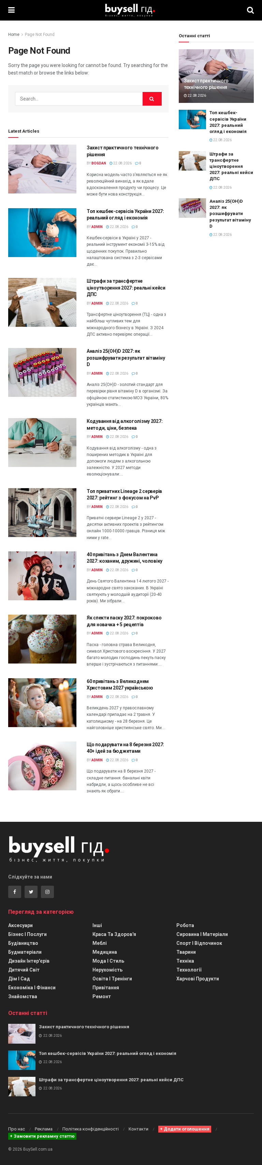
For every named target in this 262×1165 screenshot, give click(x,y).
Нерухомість (107, 970)
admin (97, 227)
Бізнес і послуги (27, 934)
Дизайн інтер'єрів (28, 961)
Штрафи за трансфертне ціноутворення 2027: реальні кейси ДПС (126, 287)
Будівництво (23, 943)
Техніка (185, 961)
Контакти (138, 1128)
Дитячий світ (24, 970)
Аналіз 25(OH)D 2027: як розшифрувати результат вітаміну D (126, 357)
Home (13, 34)
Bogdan (98, 163)
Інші (97, 925)
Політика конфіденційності (90, 1128)
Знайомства (22, 996)
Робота (185, 925)
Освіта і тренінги (112, 978)
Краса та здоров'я (114, 934)
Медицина (104, 952)
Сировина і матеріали (202, 934)
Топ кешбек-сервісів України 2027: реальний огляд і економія (107, 1053)
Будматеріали (25, 952)
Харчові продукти (197, 978)
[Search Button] (152, 99)
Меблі (99, 943)
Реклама (44, 1128)
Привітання (105, 987)
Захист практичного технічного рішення (84, 1026)
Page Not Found (40, 34)
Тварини (186, 952)
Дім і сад (19, 978)
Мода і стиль (108, 961)
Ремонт (101, 996)
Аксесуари (20, 925)
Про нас (16, 1128)
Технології (188, 970)
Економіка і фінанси (32, 987)
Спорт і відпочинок (199, 943)
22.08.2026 (122, 163)
